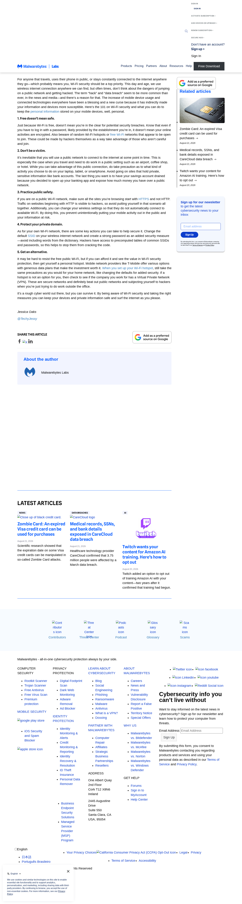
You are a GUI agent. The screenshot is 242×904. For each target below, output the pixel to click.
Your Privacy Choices (81, 852)
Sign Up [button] (189, 234)
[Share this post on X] (25, 342)
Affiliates (101, 747)
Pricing (139, 65)
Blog (98, 681)
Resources (176, 65)
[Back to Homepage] (38, 68)
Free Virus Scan (35, 694)
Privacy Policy (210, 245)
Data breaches (80, 512)
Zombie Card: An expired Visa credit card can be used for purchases (41, 529)
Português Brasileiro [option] (36, 861)
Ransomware (104, 699)
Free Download (209, 66)
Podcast (121, 637)
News (22, 512)
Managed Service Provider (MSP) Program (67, 831)
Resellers (102, 765)
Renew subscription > (202, 30)
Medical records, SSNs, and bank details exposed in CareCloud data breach (92, 531)
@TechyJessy (27, 319)
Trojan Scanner (35, 685)
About (163, 65)
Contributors (57, 637)
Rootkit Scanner (35, 681)
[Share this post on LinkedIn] (30, 342)
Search (186, 31)
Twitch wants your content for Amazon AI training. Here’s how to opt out (144, 554)
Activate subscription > (203, 16)
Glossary (153, 637)
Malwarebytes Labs (55, 372)
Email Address (169, 730)
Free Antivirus (34, 690)
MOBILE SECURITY (31, 711)
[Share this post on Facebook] (19, 342)
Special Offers (141, 717)
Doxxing (101, 717)
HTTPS (144, 199)
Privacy (196, 852)
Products (126, 65)
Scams (185, 637)
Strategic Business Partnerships (104, 756)
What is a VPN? (106, 713)
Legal (183, 852)
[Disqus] (94, 434)
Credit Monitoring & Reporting (69, 747)
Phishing (101, 694)
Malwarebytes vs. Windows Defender (140, 765)
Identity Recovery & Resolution (68, 761)
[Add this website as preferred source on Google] (152, 337)
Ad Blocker (67, 708)
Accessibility (147, 860)
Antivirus (101, 708)
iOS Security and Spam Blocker (33, 735)
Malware (101, 704)
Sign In (194, 3)
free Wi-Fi (117, 134)
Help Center (139, 799)
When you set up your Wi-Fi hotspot (127, 268)
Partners (151, 65)
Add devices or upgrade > (204, 23)
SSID (31, 236)
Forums (136, 785)
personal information (44, 111)
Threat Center (89, 637)
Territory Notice (141, 713)
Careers (136, 681)
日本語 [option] (26, 857)
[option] (36, 857)
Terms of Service (197, 245)
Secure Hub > (197, 37)
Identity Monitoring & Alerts (69, 733)
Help (189, 65)
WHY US (130, 725)
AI (125, 512)
